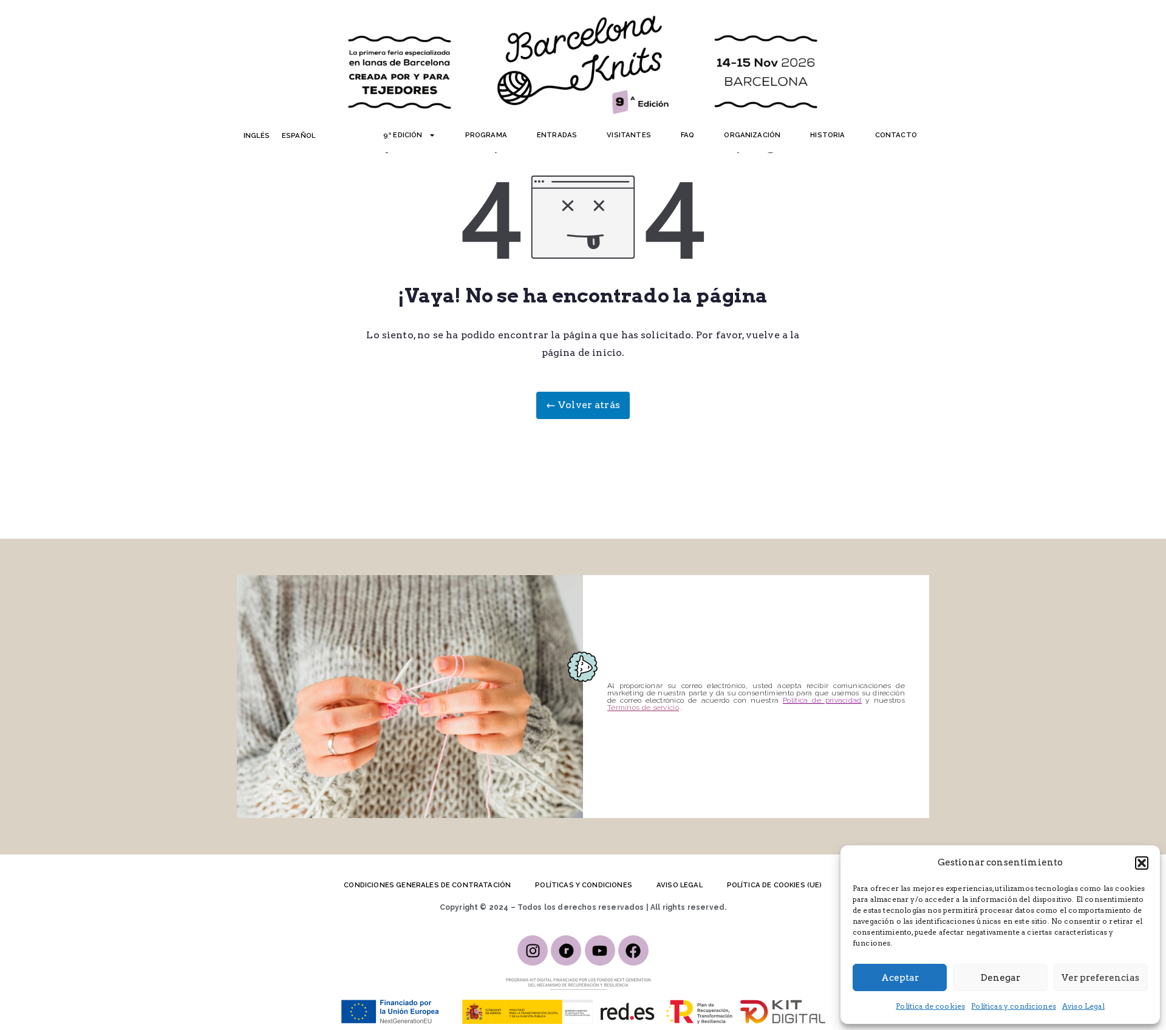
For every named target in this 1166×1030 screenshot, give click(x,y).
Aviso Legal (1083, 1006)
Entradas (557, 135)
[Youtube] (600, 950)
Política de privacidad (822, 700)
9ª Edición (403, 135)
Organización (752, 135)
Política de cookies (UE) (774, 885)
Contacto (896, 135)
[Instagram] (532, 950)
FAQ (687, 135)
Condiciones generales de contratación (427, 885)
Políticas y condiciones (1013, 1006)
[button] (1142, 863)
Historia (827, 135)
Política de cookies (930, 1006)
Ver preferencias (1100, 977)
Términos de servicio (643, 707)
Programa (486, 135)
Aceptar (900, 977)
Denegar (1000, 977)
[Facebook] (633, 950)
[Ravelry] (566, 950)
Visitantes (629, 135)
